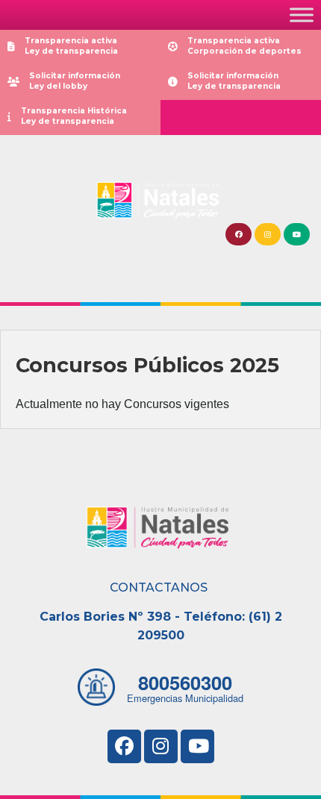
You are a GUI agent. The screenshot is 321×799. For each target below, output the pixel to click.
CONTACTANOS (159, 587)
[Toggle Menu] (302, 14)
